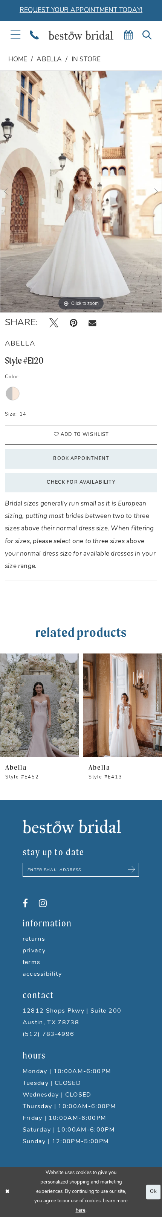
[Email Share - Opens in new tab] (92, 322)
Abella (49, 59)
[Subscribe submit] (131, 870)
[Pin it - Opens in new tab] (74, 323)
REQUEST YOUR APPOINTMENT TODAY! (81, 10)
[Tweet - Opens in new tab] (53, 323)
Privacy (34, 951)
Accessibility (42, 974)
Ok (153, 1191)
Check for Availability (81, 482)
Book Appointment (81, 459)
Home (18, 59)
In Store (86, 59)
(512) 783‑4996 (49, 1034)
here (81, 1210)
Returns (34, 939)
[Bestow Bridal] (81, 35)
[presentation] (39, 705)
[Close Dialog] (7, 1192)
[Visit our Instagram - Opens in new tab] (43, 903)
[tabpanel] (81, 191)
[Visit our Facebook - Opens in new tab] (25, 903)
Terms (32, 963)
